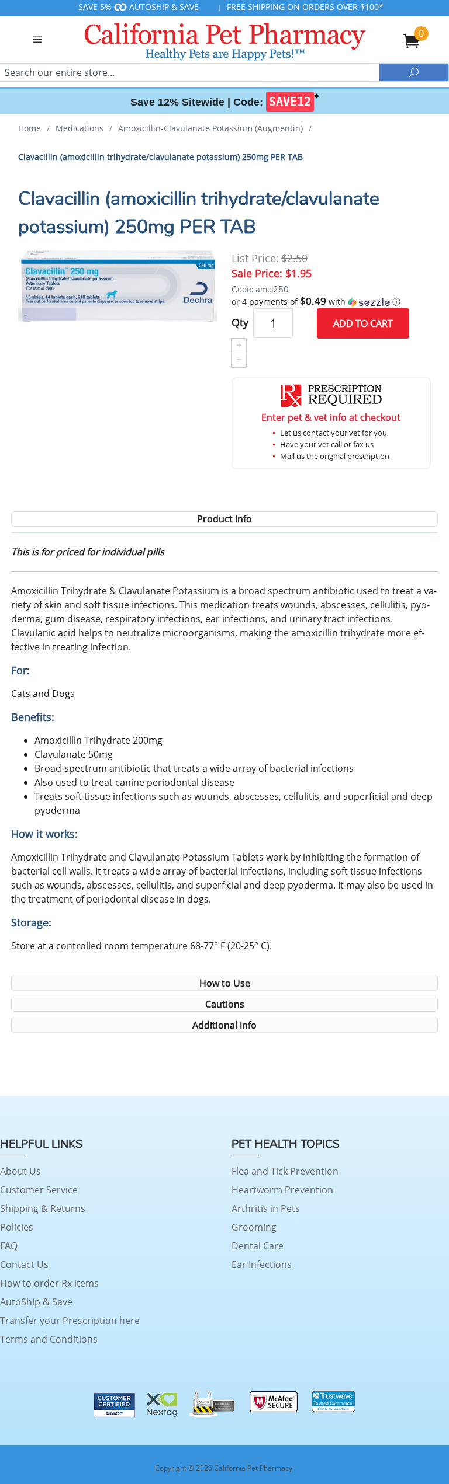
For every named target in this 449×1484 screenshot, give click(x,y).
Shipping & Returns (42, 1208)
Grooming (254, 1227)
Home (29, 128)
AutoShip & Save (36, 1301)
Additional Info (224, 1025)
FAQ (9, 1245)
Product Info (224, 519)
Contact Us (24, 1264)
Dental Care (258, 1245)
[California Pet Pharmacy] (224, 39)
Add (363, 323)
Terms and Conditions (49, 1339)
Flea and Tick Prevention (285, 1171)
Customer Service (39, 1189)
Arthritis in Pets (266, 1208)
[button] (331, 302)
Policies (16, 1227)
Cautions (224, 1004)
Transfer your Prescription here (70, 1320)
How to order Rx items (49, 1283)
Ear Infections (262, 1264)
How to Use (224, 983)
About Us (20, 1171)
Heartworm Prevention (282, 1189)
